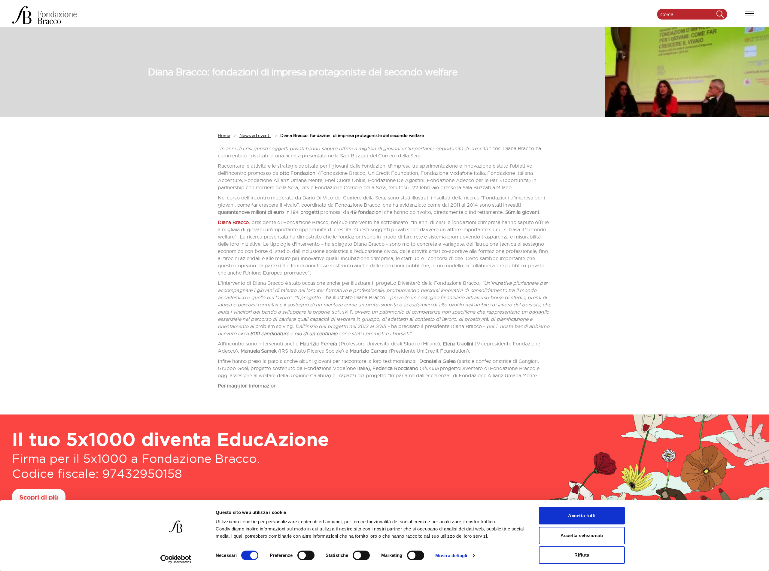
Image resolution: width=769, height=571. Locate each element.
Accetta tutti (582, 515)
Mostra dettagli (451, 555)
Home (224, 135)
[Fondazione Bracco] (44, 15)
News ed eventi (255, 135)
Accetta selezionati (582, 535)
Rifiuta (581, 554)
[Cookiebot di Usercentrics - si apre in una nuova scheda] (176, 559)
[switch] (306, 556)
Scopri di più (39, 498)
